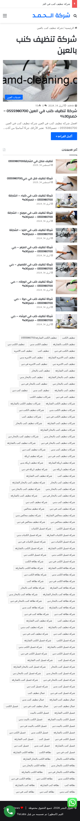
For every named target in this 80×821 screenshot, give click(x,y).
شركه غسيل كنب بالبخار (63, 666)
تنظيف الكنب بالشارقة (64, 344)
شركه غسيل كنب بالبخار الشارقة (29, 666)
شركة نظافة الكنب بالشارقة (29, 567)
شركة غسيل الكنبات (41, 528)
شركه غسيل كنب (66, 660)
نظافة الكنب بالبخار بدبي (63, 765)
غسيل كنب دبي (21, 745)
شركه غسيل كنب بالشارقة (25, 679)
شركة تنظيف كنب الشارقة (39, 475)
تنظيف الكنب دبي (16, 344)
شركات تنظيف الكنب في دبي (60, 416)
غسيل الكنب (12, 706)
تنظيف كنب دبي (20, 390)
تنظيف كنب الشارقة (65, 370)
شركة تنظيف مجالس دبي (62, 521)
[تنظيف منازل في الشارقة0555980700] (66, 166)
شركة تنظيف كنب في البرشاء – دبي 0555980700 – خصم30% (32, 318)
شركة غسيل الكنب (66, 528)
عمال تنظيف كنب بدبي (33, 699)
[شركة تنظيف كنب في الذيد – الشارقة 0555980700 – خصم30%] (66, 235)
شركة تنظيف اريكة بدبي (31, 462)
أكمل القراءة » (64, 136)
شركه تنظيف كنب (66, 620)
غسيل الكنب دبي (17, 732)
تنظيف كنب (43, 350)
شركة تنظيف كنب (66, 475)
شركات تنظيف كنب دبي (33, 449)
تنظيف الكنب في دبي (64, 350)
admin (71, 105)
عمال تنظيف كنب (36, 693)
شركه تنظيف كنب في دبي (35, 633)
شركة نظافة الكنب (34, 561)
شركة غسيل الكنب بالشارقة (29, 548)
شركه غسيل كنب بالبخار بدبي (60, 673)
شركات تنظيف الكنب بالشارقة (25, 403)
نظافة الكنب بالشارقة (32, 771)
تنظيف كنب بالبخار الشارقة (61, 377)
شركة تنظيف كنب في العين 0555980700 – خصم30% (40, 113)
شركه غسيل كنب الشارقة (40, 660)
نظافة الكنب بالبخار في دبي (61, 771)
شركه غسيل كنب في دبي (62, 693)
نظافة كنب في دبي (25, 791)
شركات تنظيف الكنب (40, 396)
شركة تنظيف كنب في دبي (62, 508)
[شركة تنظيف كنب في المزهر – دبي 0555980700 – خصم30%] (66, 252)
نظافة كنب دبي (47, 791)
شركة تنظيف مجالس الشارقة (60, 515)
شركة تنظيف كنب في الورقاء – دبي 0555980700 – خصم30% (32, 284)
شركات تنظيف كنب (31, 416)
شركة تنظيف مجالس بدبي (28, 515)
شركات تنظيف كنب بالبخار (29, 423)
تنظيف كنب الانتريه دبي (64, 364)
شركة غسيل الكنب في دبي (62, 561)
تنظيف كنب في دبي (65, 396)
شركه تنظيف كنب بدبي (32, 627)
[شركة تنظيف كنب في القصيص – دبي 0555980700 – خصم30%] (66, 269)
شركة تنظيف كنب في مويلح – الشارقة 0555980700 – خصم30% (30, 215)
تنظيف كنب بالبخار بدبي (31, 377)
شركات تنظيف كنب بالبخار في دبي (58, 442)
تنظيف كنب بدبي (41, 390)
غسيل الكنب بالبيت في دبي (33, 725)
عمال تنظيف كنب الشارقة (62, 699)
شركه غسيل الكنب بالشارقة (61, 646)
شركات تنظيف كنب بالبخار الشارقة (57, 429)
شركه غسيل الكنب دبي (63, 653)
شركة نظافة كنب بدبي (33, 607)
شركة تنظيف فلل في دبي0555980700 (30, 178)
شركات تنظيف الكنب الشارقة (60, 403)
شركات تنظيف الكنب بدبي (62, 410)
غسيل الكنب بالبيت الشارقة (61, 719)
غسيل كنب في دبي (66, 752)
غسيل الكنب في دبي (65, 739)
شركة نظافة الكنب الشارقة (61, 567)
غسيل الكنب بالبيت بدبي (30, 719)
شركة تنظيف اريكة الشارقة (62, 462)
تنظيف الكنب (68, 337)
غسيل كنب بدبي (42, 745)
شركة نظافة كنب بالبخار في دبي (26, 600)
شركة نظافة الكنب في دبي (62, 581)
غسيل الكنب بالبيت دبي (63, 725)
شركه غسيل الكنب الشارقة (37, 640)
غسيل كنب (44, 739)
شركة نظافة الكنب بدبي (63, 574)
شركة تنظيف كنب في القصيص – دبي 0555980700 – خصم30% (35, 3)
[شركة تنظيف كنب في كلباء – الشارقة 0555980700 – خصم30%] (66, 201)
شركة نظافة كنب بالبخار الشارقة (59, 594)
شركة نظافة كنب (35, 581)
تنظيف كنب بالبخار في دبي (34, 383)
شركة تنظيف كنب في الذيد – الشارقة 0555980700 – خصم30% (31, 232)
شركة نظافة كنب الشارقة (62, 587)
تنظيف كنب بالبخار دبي (64, 383)
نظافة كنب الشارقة (49, 785)
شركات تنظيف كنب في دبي (61, 456)
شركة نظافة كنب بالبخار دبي (61, 600)
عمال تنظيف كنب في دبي (35, 706)
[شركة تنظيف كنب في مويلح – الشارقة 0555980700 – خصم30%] (66, 218)
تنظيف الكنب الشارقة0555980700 (39, 337)
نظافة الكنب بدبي (66, 778)
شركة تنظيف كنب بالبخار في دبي (59, 495)
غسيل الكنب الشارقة (64, 712)
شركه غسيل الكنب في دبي (34, 653)
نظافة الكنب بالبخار (65, 758)
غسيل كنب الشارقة (23, 739)
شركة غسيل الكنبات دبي (63, 541)
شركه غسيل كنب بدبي (64, 686)
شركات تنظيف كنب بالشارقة (21, 442)
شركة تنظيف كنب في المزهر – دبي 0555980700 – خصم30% (32, 249)
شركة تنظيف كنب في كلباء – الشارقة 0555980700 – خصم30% (31, 197)
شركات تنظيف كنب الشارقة (61, 423)
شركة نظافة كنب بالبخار (32, 587)
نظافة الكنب (45, 752)
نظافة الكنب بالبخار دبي (34, 765)
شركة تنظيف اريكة (33, 456)
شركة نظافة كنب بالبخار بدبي (23, 594)
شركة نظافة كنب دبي (64, 614)
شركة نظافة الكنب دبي (35, 574)
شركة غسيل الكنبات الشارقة (61, 535)
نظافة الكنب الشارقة (23, 752)
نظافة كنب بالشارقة (25, 785)
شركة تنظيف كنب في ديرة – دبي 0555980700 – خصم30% (33, 301)
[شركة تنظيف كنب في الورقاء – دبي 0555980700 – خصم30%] (66, 287)
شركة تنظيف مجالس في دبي (31, 521)
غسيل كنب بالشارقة (65, 745)
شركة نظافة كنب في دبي (36, 614)
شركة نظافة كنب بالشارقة (62, 607)
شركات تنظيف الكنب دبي (31, 410)
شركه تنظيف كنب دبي (64, 633)
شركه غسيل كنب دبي (37, 686)
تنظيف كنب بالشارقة (65, 390)
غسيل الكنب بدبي (39, 732)
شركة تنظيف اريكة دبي (64, 469)
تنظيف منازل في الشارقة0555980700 (30, 161)
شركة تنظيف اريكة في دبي (34, 469)
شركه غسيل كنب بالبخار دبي (27, 673)
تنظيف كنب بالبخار (41, 370)
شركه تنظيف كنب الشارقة (39, 620)
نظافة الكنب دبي (45, 778)
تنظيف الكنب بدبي (39, 344)
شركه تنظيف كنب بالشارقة (61, 627)
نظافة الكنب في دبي (21, 778)
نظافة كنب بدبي (67, 791)
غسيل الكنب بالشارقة (64, 732)
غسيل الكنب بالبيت (39, 712)
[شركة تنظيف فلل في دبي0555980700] (66, 183)
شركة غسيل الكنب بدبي (63, 554)
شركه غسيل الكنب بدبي (30, 646)
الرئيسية (70, 27)
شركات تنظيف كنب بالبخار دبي (23, 436)
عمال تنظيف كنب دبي (64, 706)
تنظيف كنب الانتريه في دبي (34, 364)
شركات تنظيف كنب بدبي (63, 449)
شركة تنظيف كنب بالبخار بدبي (60, 489)
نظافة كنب (69, 785)
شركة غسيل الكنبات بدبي (29, 535)
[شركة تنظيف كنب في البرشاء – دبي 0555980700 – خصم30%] (66, 321)
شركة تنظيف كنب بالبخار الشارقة (28, 482)
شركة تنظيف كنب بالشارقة (24, 495)
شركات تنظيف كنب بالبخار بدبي (59, 436)
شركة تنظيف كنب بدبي (64, 502)
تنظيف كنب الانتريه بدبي (31, 357)
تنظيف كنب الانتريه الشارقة (61, 357)
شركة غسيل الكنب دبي (35, 554)
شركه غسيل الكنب (66, 640)
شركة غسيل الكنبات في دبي (32, 541)
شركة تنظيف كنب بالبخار (62, 482)
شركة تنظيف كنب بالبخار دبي (26, 489)
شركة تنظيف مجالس (34, 508)
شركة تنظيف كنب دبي (36, 502)
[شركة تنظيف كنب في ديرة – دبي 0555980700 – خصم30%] (66, 304)
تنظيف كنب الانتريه (23, 350)
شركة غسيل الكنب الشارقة (61, 548)
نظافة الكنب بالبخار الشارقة (36, 758)
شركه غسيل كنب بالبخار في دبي (59, 679)
